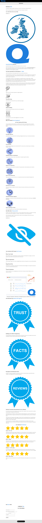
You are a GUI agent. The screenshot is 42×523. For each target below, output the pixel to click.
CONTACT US (8, 13)
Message (7, 514)
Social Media (8, 119)
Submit (7, 517)
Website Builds (8, 110)
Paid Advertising (8, 102)
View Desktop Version (21, 521)
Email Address (8, 511)
